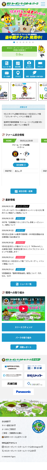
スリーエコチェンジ (23, 327)
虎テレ (17, 171)
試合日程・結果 (26, 191)
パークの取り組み (23, 337)
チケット (40, 67)
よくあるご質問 (8, 429)
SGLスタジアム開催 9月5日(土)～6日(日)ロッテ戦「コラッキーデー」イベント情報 (22, 115)
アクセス (18, 76)
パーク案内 (7, 76)
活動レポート (25, 347)
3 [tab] (20, 42)
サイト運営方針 (8, 425)
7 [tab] (33, 42)
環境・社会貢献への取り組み (34, 76)
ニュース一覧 (7, 67)
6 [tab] (30, 42)
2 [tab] (17, 42)
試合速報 (19, 165)
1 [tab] (14, 42)
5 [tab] (26, 42)
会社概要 (5, 421)
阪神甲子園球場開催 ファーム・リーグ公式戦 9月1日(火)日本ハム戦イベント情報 (23, 123)
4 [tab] (23, 42)
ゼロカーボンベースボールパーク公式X (19, 450)
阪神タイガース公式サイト (14, 437)
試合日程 (17, 67)
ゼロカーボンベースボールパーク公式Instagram (22, 447)
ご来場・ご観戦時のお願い (12, 433)
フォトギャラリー (29, 66)
